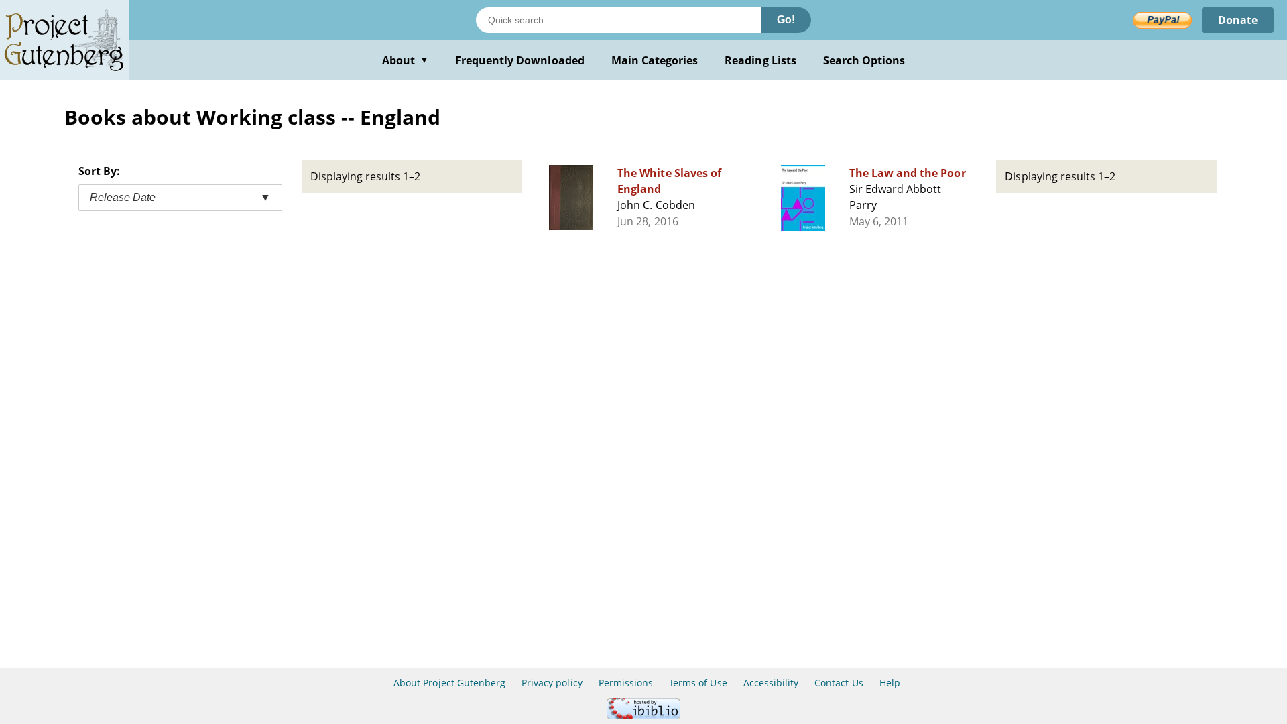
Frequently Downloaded (520, 60)
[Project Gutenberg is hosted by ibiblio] (643, 715)
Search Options (864, 60)
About (405, 60)
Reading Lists (760, 60)
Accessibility (771, 682)
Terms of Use (698, 682)
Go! (786, 19)
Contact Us (838, 682)
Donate (1238, 20)
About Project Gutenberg (449, 682)
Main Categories (654, 60)
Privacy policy (552, 682)
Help (889, 682)
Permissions (626, 682)
